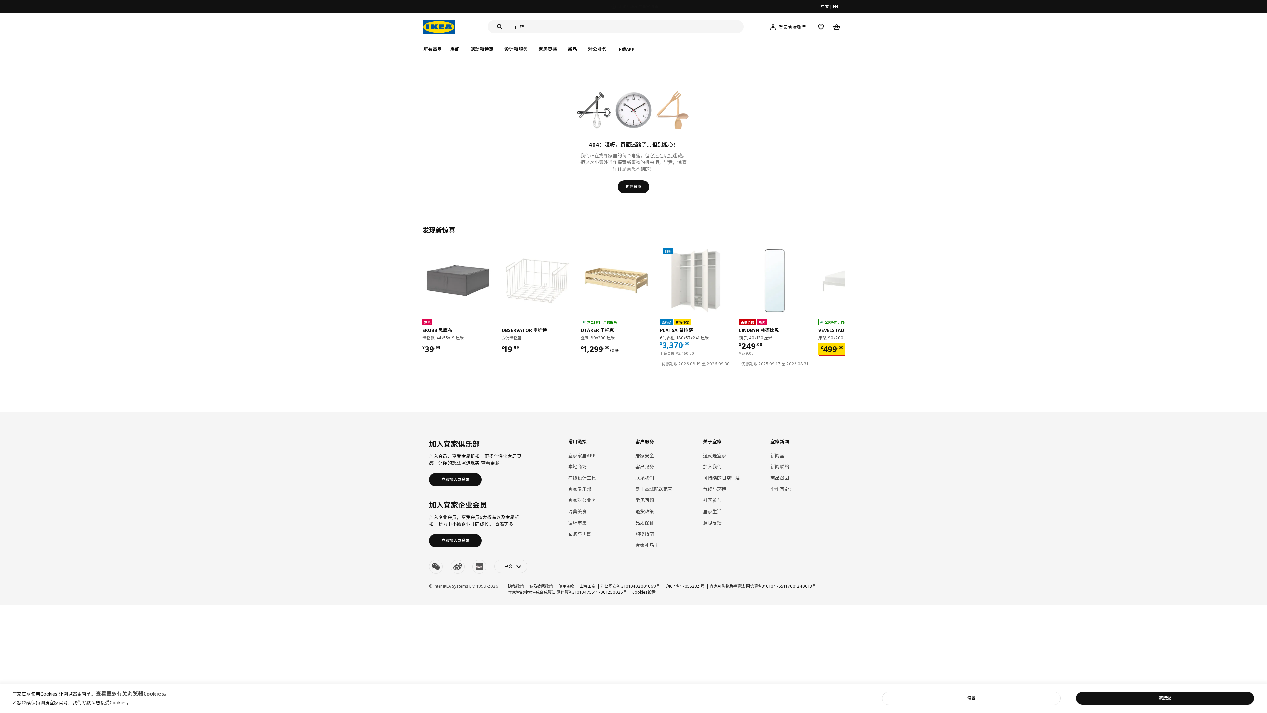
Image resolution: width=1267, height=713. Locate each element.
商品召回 (779, 478)
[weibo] (458, 567)
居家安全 (644, 455)
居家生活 (712, 511)
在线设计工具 (582, 478)
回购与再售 (579, 534)
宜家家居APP (582, 455)
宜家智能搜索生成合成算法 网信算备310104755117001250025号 (567, 592)
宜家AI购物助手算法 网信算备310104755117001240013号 (763, 586)
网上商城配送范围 (653, 489)
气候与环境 (714, 489)
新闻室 (777, 455)
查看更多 (490, 463)
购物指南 (644, 534)
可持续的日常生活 (721, 478)
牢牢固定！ (782, 489)
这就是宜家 (714, 455)
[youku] (479, 567)
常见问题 (644, 500)
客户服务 (644, 466)
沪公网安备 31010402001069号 (630, 586)
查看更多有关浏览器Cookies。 (132, 693)
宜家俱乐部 (579, 489)
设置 (971, 698)
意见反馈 (712, 523)
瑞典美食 (577, 511)
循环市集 (577, 523)
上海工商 (587, 586)
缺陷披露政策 (541, 586)
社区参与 (712, 500)
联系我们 (644, 478)
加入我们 (712, 466)
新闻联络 (779, 466)
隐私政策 (516, 586)
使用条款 (566, 586)
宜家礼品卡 (647, 545)
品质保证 (644, 523)
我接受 (1165, 698)
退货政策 (644, 511)
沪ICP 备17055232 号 (684, 586)
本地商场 (577, 466)
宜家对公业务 (582, 500)
